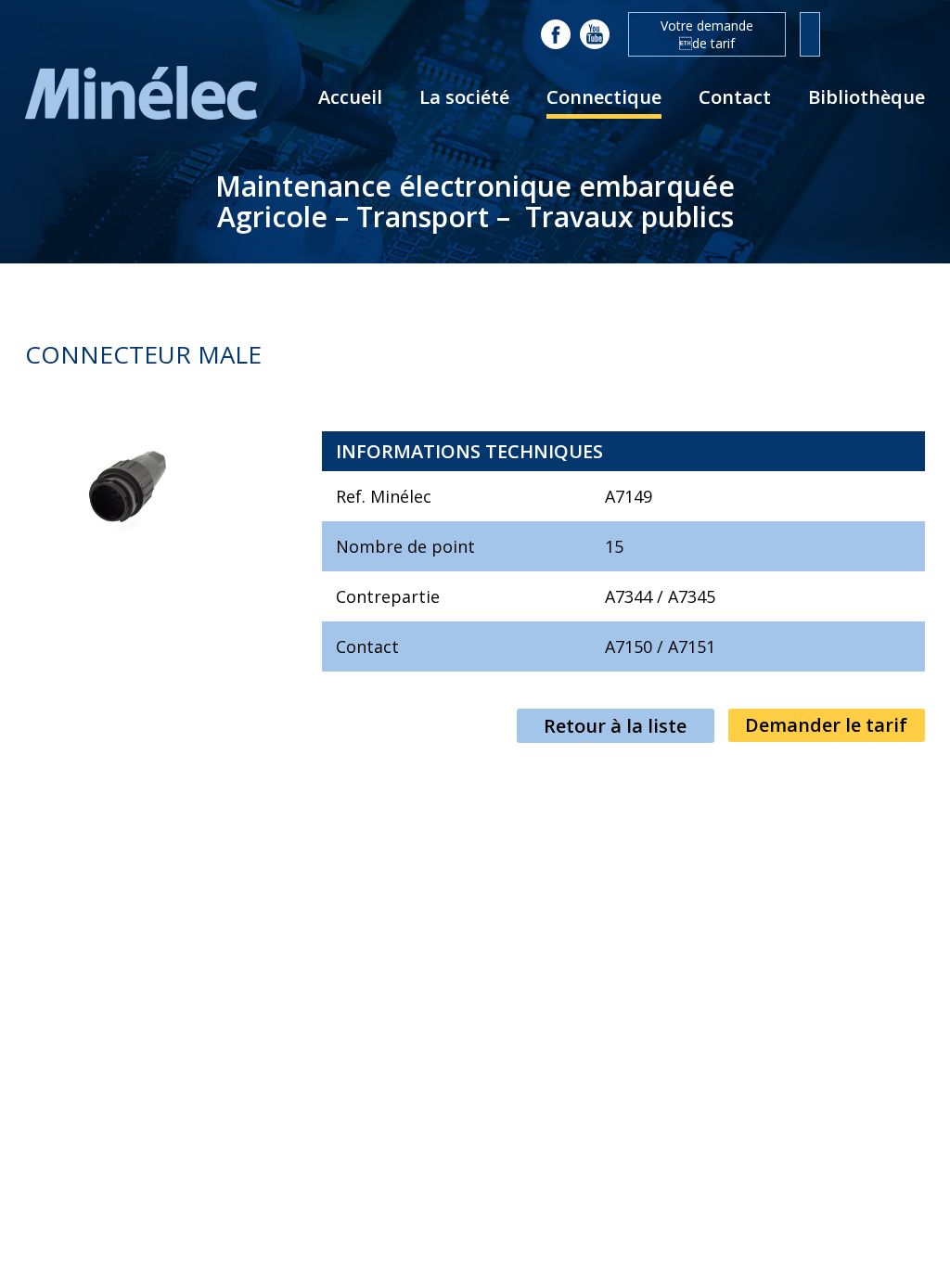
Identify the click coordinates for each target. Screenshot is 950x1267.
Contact (735, 96)
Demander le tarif (826, 724)
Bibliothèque (866, 96)
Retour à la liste (615, 725)
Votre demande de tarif (707, 34)
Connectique (603, 96)
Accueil (350, 96)
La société (464, 96)
